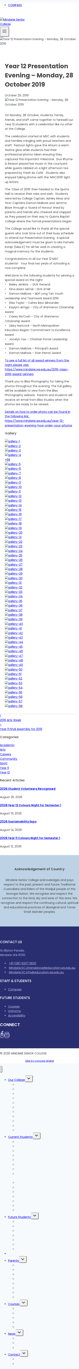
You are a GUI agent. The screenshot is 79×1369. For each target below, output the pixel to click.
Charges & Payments (23, 1254)
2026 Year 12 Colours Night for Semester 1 (30, 805)
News (11, 1334)
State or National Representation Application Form (47, 1176)
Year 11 (4, 768)
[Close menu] (1, 1069)
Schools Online (26, 1130)
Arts (2, 750)
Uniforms (14, 1011)
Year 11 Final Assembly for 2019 (21, 726)
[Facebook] (1, 15)
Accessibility (16, 1015)
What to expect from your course (40, 1231)
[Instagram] (5, 15)
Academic (7, 745)
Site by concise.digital (39, 1061)
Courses (14, 1006)
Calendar (22, 1297)
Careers (5, 754)
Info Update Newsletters (33, 1343)
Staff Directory (26, 1364)
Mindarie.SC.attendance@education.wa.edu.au (42, 968)
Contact (14, 1354)
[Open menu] (4, 31)
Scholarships (25, 1327)
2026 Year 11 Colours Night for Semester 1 (30, 838)
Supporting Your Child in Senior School (43, 1293)
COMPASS (15, 5)
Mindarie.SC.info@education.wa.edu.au (36, 972)
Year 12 (5, 772)
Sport (3, 763)
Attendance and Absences (35, 1284)
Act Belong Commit (30, 1210)
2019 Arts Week (10, 717)
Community (8, 759)
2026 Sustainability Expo (18, 821)
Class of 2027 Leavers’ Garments (39, 1165)
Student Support (28, 1197)
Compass (15, 989)
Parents (13, 1261)
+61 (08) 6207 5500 (22, 963)
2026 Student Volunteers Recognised (28, 789)
